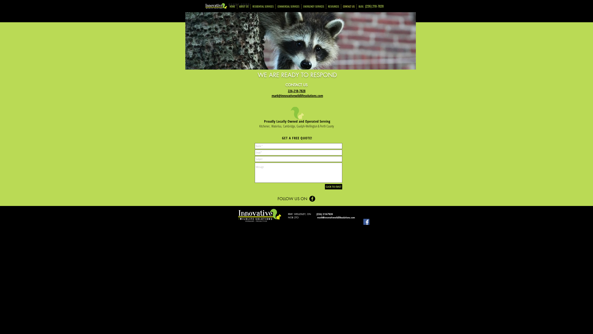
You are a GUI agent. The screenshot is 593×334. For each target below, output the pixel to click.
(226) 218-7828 (324, 214)
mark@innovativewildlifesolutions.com (336, 217)
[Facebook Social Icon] (366, 222)
